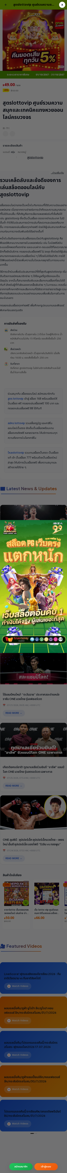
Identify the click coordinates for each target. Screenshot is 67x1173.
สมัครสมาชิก (20, 1166)
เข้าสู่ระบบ (46, 1166)
